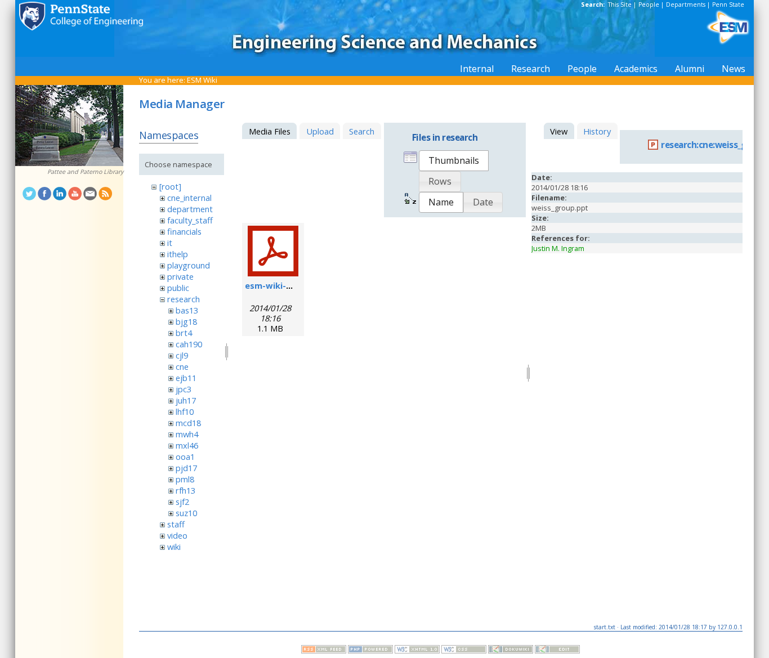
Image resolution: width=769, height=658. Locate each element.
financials (184, 231)
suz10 (186, 512)
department (190, 208)
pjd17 (186, 467)
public (178, 287)
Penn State (728, 4)
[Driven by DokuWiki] (510, 651)
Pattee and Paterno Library (85, 172)
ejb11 (186, 377)
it (169, 242)
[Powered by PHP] (370, 651)
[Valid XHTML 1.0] (417, 651)
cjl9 (182, 355)
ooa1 (185, 456)
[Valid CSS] (463, 651)
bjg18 (186, 321)
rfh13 (185, 490)
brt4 (184, 332)
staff (176, 524)
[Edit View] (557, 651)
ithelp (177, 253)
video (177, 535)
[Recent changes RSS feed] (323, 651)
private (180, 276)
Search (361, 131)
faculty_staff (190, 220)
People (648, 4)
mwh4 (187, 434)
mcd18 (188, 422)
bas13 (187, 310)
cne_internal (189, 197)
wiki (174, 546)
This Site (620, 4)
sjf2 (182, 501)
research (183, 299)
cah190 (189, 344)
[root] (170, 186)
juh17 (186, 400)
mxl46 (187, 445)
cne (182, 366)
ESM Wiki (202, 80)
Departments (685, 4)
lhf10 (185, 411)
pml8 (185, 479)
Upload (320, 131)
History (597, 131)
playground (188, 265)
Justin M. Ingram (557, 248)
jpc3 (183, 389)
